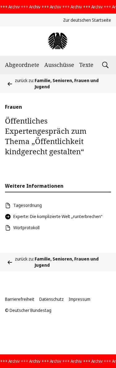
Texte (86, 64)
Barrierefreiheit (19, 299)
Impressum (79, 299)
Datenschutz (51, 299)
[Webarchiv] (58, 41)
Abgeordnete (22, 64)
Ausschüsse (59, 64)
